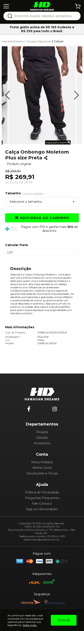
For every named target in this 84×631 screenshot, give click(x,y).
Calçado (42, 438)
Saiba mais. (30, 625)
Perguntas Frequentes (42, 498)
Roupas (42, 432)
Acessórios (42, 443)
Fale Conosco (42, 503)
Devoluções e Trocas (42, 473)
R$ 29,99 (25, 182)
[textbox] (45, 16)
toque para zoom (56, 142)
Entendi (64, 620)
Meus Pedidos (42, 462)
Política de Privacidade (42, 492)
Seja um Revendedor (42, 509)
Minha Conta (42, 468)
